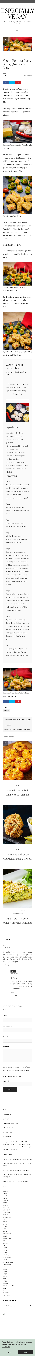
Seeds (5, 1276)
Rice (4, 1267)
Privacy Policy (8, 1127)
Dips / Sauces (26, 1142)
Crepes (5, 1222)
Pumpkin (5, 1259)
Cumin (5, 1224)
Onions (5, 1243)
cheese (5, 1205)
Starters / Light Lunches (23, 911)
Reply (7, 965)
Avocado (6, 1191)
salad (5, 1269)
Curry (5, 1226)
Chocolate (6, 1210)
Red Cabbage (7, 1264)
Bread (5, 1198)
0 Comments (19, 913)
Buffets (5, 1200)
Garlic (5, 1231)
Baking (5, 1142)
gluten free (7, 1233)
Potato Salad (7, 1257)
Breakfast (11, 1142)
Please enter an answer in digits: (14, 1076)
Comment (6, 1047)
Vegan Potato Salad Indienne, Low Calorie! (17, 1159)
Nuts (4, 1241)
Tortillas (6, 1293)
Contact (6, 1119)
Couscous (6, 1219)
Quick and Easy (8, 1262)
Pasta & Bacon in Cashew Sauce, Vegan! (16, 1170)
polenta (6, 711)
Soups (5, 1281)
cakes (5, 1203)
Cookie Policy (7, 1132)
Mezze (5, 1236)
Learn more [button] (6, 1347)
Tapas (4, 1288)
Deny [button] (9, 1352)
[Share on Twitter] (12, 82)
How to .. (13, 1144)
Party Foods (6, 56)
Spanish (5, 1283)
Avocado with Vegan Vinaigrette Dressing (16, 729)
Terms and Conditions (10, 1123)
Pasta (4, 1245)
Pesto (5, 1250)
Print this (18, 394)
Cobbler (5, 1215)
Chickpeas (6, 1207)
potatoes (6, 1255)
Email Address (8, 1026)
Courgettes (7, 1217)
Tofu (4, 1290)
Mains (7, 911)
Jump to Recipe (27, 76)
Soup (4, 1278)
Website (5, 1036)
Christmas (6, 1212)
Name (5, 1016)
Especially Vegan (17, 13)
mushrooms (7, 1238)
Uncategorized (14, 1149)
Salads (5, 1271)
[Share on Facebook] (6, 82)
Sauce (5, 1274)
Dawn (4, 945)
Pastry (5, 1248)
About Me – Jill (8, 1114)
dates (5, 1229)
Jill (6, 76)
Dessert (18, 1142)
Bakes (5, 1193)
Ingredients (21, 1144)
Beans (5, 1196)
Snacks (18, 1147)
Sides (21, 783)
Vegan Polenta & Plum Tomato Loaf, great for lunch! (18, 722)
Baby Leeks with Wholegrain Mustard (15, 1181)
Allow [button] (25, 1352)
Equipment (6, 1144)
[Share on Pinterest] (18, 82)
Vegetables (6, 1295)
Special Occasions (9, 1286)
